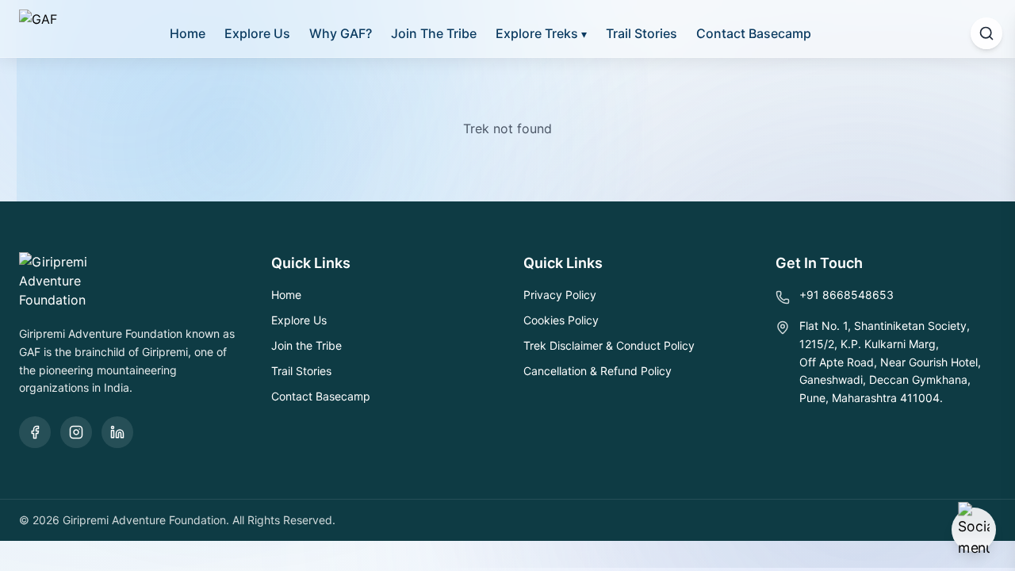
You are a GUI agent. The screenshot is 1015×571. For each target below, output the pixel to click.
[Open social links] (974, 530)
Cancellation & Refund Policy (597, 370)
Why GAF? (340, 33)
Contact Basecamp (753, 33)
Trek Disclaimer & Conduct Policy (609, 345)
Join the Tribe (306, 345)
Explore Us (257, 33)
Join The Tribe (434, 33)
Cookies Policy (561, 320)
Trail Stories (641, 33)
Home (187, 33)
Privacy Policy (559, 294)
